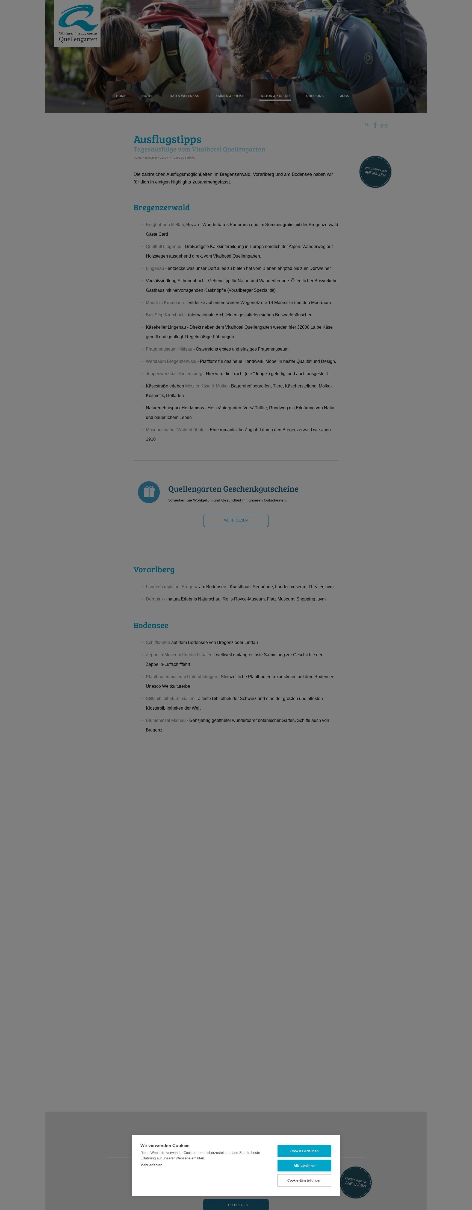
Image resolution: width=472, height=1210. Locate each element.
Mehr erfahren (151, 1165)
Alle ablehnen (304, 1166)
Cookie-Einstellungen (304, 1180)
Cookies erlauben (304, 1151)
